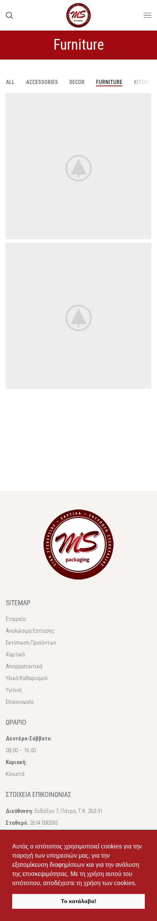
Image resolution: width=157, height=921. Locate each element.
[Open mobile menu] (147, 15)
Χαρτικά (15, 654)
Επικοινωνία (20, 701)
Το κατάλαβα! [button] (78, 901)
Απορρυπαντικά (24, 666)
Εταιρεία (16, 619)
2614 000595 (44, 822)
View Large (144, 100)
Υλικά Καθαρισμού (27, 678)
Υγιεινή (14, 690)
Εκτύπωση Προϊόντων (31, 642)
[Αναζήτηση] (9, 15)
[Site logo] (78, 14)
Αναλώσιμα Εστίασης (30, 630)
